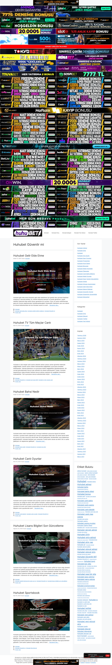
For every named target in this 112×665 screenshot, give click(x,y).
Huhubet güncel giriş (86, 552)
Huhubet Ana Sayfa (83, 256)
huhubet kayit (80, 561)
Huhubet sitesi (81, 590)
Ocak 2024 (80, 374)
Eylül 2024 (80, 353)
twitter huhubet (81, 638)
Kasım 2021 (80, 441)
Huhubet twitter (84, 608)
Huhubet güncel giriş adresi (84, 554)
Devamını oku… (54, 305)
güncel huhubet (92, 478)
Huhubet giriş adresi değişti (82, 539)
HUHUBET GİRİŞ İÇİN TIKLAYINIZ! (56, 46)
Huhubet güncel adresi (87, 549)
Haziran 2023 (81, 392)
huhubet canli (81, 496)
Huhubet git (81, 545)
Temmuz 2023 (81, 389)
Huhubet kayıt (89, 561)
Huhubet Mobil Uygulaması (83, 570)
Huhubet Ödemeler (83, 271)
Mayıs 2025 (80, 340)
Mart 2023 (80, 400)
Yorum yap (18, 312)
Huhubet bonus (84, 494)
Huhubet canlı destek (20, 514)
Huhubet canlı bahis (85, 501)
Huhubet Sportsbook (26, 592)
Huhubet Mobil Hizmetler (85, 268)
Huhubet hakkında (92, 559)
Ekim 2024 (80, 351)
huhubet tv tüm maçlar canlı (45, 380)
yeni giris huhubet (81, 640)
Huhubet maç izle (81, 566)
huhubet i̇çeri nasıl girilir (32, 380)
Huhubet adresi (84, 484)
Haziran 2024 (81, 361)
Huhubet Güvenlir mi (50, 311)
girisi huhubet (81, 476)
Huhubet (46, 233)
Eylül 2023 (80, 384)
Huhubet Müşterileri (83, 297)
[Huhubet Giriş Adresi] (27, 232)
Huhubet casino (82, 521)
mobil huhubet (91, 636)
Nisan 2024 (80, 366)
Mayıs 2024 (80, 364)
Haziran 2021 (81, 454)
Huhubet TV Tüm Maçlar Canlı (32, 322)
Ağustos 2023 (81, 387)
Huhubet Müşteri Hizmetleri (84, 571)
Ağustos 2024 (81, 356)
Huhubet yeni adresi (85, 615)
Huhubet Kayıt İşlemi (83, 263)
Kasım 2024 (81, 348)
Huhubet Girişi (93, 540)
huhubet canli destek (91, 496)
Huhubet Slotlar (82, 281)
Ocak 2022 (80, 436)
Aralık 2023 (80, 377)
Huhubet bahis (82, 487)
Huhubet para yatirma (85, 577)
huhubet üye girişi (41, 447)
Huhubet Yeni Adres (92, 612)
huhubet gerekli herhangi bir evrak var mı (25, 581)
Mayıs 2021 (80, 456)
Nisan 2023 (80, 397)
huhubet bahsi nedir (20, 447)
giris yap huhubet (91, 476)
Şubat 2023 (81, 402)
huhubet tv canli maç (83, 602)
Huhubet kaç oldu (84, 564)
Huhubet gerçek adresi (87, 530)
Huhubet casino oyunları (86, 523)
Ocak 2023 (80, 405)
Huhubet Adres (91, 481)
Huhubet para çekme (86, 579)
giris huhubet (91, 474)
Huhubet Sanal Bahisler (81, 587)
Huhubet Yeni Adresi (79, 233)
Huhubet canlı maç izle (91, 511)
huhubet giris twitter (82, 532)
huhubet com (81, 527)
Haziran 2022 (81, 423)
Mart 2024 (80, 369)
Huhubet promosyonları (86, 586)
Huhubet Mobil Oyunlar (84, 276)
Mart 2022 (80, 431)
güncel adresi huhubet (82, 478)
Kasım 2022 (81, 410)
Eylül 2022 (80, 415)
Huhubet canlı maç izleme (85, 515)
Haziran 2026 (81, 338)
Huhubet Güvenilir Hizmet (85, 292)
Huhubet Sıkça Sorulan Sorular (83, 597)
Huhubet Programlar (83, 261)
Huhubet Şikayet (66, 233)
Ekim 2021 (80, 444)
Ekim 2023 (80, 382)
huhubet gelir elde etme (21, 311)
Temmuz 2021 (81, 451)
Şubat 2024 (81, 371)
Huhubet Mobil (80, 568)
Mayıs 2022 (80, 425)
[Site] (28, 80)
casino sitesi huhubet (91, 473)
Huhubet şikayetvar (84, 631)
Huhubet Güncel (90, 544)
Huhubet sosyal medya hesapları (84, 591)
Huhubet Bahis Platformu (82, 489)
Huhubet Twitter (92, 233)
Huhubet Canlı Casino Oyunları (84, 507)
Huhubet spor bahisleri (83, 595)
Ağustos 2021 (81, 449)
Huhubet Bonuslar (82, 266)
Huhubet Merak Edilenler (84, 289)
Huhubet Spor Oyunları (84, 258)
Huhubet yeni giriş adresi (84, 619)
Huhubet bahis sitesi (85, 491)
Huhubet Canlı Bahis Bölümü (86, 274)
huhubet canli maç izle (82, 498)
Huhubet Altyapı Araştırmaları (86, 284)
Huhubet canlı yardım (82, 519)
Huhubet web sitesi (82, 610)
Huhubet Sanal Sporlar (92, 587)
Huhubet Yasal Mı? (81, 612)
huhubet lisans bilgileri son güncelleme (57, 581)
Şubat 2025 (80, 343)
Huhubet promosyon (83, 581)
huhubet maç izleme (92, 566)
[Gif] (56, 110)
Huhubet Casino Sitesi (84, 525)
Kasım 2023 (81, 379)
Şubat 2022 (80, 433)
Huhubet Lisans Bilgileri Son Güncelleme (38, 525)
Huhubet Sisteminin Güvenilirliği (87, 294)
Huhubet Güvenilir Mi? (87, 557)
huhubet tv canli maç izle (84, 604)
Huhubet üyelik (82, 626)
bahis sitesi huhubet (92, 471)
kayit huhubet (82, 636)
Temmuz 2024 (81, 358)
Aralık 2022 (80, 407)
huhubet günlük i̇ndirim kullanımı (36, 311)
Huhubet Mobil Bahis (89, 568)
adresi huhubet (81, 471)
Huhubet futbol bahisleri (91, 527)
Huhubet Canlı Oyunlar (27, 458)
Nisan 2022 (80, 428)
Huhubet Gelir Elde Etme (28, 255)
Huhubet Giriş (55, 233)
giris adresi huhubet (82, 474)
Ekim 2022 (80, 413)
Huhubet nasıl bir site (86, 574)
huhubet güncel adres (84, 547)
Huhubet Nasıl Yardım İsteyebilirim (87, 279)
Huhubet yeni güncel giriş (86, 622)
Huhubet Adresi (82, 248)
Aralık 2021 (80, 438)
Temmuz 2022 (81, 420)
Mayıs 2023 (80, 395)
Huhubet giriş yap (85, 542)
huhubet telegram (82, 600)
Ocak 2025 (80, 346)
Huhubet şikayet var (84, 634)
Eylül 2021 (80, 446)
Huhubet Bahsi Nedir (26, 391)
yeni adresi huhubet (90, 638)
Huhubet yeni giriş (83, 617)
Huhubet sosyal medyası (82, 593)
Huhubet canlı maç (80, 511)
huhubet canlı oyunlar (32, 514)
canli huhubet (80, 473)
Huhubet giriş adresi (86, 537)
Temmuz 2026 (81, 335)
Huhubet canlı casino (85, 505)
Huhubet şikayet (84, 629)
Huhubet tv (93, 600)
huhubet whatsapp (92, 610)
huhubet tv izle (82, 606)
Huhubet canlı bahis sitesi (82, 502)
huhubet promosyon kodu (82, 583)
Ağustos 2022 (81, 418)
